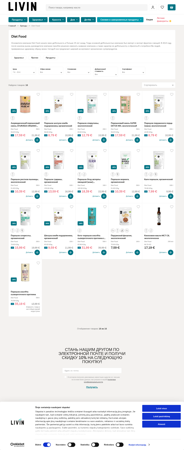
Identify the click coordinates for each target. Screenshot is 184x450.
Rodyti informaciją (137, 445)
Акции (149, 19)
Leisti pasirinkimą (161, 416)
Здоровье (19, 57)
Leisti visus (161, 408)
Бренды (23, 26)
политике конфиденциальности (100, 380)
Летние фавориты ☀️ (164, 20)
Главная (12, 26)
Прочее (34, 57)
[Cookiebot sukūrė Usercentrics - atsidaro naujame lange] (17, 445)
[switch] (71, 444)
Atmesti (161, 424)
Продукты (50, 57)
